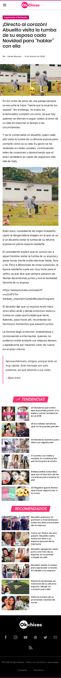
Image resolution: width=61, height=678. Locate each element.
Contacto (22, 670)
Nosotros (39, 670)
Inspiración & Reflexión (15, 17)
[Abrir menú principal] (4, 5)
